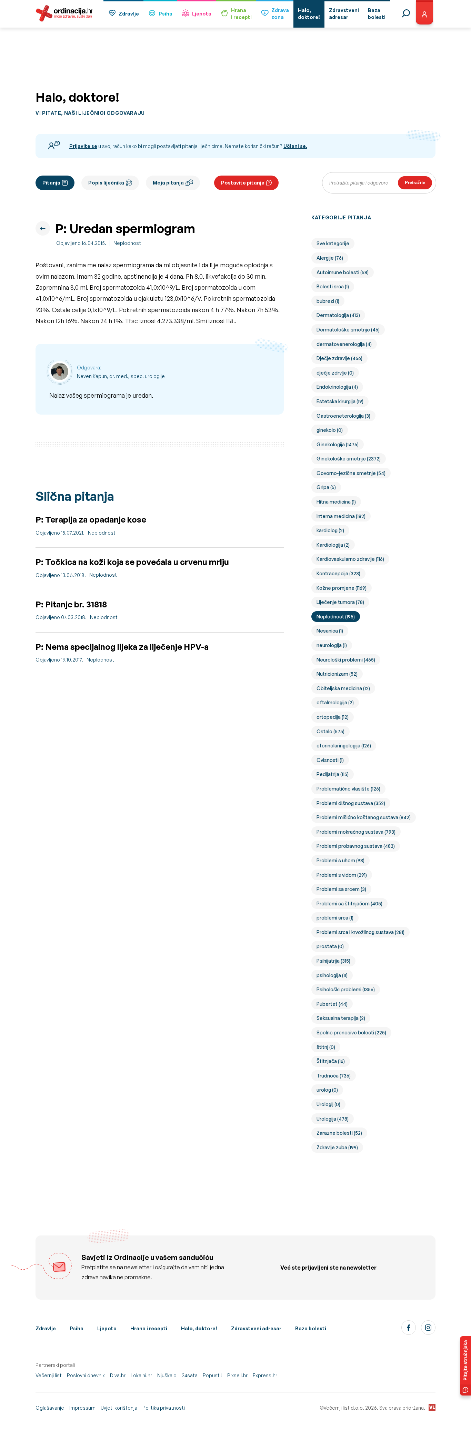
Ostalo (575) (330, 731)
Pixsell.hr (237, 1375)
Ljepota (201, 14)
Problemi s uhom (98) (340, 860)
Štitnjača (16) (331, 1061)
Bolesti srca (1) (333, 286)
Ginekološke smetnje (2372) (349, 458)
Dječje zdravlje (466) (339, 358)
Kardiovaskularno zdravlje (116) (350, 559)
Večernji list (49, 1375)
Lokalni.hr (141, 1375)
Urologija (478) (333, 1119)
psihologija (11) (332, 975)
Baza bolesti (310, 1328)
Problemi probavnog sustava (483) (356, 846)
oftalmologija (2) (335, 702)
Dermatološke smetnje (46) (348, 329)
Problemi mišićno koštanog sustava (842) (364, 817)
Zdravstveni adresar (256, 1328)
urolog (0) (327, 1090)
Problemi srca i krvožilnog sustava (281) (360, 932)
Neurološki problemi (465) (346, 660)
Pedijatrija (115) (333, 774)
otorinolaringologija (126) (344, 745)
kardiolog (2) (330, 530)
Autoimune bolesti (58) (343, 272)
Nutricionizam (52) (337, 674)
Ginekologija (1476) (338, 444)
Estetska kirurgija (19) (340, 401)
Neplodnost (127, 243)
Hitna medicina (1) (336, 502)
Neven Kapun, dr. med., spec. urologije (121, 376)
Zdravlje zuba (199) (337, 1147)
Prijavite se (83, 146)
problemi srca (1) (335, 918)
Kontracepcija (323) (338, 573)
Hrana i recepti (148, 1328)
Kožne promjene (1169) (342, 588)
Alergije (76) (330, 258)
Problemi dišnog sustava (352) (351, 803)
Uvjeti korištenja (119, 1408)
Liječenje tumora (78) (340, 602)
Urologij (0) (328, 1104)
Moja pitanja (168, 183)
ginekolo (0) (330, 430)
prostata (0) (330, 946)
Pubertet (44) (332, 1004)
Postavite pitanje (242, 183)
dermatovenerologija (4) (344, 344)
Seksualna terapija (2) (341, 1018)
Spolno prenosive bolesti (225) (351, 1032)
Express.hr (265, 1375)
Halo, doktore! (199, 1328)
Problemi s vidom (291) (342, 875)
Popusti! (212, 1375)
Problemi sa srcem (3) (341, 889)
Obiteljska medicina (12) (343, 688)
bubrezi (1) (328, 301)
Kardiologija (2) (333, 545)
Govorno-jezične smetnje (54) (351, 473)
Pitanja (51, 183)
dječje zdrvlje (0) (335, 373)
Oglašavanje (50, 1408)
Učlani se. (295, 146)
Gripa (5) (326, 487)
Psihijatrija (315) (333, 961)
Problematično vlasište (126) (348, 789)
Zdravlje (129, 14)
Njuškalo (167, 1375)
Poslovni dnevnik (86, 1375)
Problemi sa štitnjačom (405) (349, 903)
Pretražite (415, 182)
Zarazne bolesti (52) (339, 1133)
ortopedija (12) (333, 717)
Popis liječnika (106, 183)
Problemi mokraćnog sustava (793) (356, 832)
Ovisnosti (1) (330, 760)
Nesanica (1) (330, 631)
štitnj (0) (326, 1047)
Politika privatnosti (163, 1408)
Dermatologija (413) (338, 315)
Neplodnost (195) (336, 616)
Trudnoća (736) (334, 1076)
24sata (190, 1375)
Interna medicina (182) (341, 516)
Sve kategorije (333, 243)
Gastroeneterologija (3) (343, 416)
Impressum (82, 1408)
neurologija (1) (332, 645)
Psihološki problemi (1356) (346, 989)
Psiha (165, 14)
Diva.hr (118, 1375)
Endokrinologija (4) (337, 387)
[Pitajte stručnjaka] (465, 1366)
